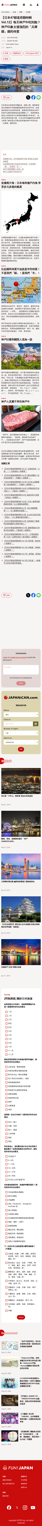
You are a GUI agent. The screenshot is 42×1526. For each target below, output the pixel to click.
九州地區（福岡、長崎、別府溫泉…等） (21, 1305)
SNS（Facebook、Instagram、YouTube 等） (20, 1205)
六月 (10, 1031)
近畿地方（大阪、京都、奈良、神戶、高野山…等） (22, 1288)
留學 (10, 1102)
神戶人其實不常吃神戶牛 (12, 171)
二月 (10, 1015)
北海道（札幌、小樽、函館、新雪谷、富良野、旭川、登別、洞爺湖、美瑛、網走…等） (22, 1256)
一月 (10, 1012)
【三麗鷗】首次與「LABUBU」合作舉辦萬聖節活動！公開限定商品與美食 (30, 1418)
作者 (2, 44)
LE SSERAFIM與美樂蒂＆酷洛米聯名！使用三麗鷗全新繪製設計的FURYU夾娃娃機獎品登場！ (30, 1382)
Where (6, 710)
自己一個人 (12, 1122)
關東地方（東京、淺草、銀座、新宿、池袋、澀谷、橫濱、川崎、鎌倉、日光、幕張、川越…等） (22, 1274)
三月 (10, 1019)
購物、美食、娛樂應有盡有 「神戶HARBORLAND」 (14, 840)
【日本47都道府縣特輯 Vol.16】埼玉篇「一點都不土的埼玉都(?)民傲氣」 (22, 561)
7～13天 (11, 1164)
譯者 (2, 47)
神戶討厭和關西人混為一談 (13, 169)
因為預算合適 (13, 1098)
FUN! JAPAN (5, 12)
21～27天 (12, 1172)
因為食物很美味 (14, 1082)
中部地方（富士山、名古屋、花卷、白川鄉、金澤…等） (22, 1282)
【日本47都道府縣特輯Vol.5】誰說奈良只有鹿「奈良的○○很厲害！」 (21, 496)
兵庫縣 (27, 12)
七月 (10, 1035)
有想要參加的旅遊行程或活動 (19, 1086)
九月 (10, 1043)
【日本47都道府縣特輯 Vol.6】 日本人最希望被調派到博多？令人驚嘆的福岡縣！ (22, 502)
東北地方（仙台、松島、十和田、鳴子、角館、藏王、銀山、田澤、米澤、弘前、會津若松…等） (22, 1265)
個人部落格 (12, 1210)
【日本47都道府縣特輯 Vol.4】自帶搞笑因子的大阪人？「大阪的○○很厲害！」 (21, 489)
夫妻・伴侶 (12, 1126)
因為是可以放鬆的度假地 (17, 1090)
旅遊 (14, 12)
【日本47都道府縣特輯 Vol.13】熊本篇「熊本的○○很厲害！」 (22, 542)
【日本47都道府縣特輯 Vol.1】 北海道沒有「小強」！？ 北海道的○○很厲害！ (22, 470)
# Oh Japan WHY (32, 53)
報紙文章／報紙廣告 (16, 1233)
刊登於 (3, 41)
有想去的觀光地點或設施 (17, 1070)
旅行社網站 (12, 1196)
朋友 (10, 1137)
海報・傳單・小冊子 (16, 1222)
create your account (18, 657)
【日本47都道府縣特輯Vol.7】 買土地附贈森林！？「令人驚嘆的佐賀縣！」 (21, 509)
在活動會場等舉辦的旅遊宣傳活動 (21, 1218)
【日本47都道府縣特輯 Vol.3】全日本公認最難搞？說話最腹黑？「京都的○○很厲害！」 (21, 483)
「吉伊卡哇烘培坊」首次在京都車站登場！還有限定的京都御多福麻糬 (30, 1344)
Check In (7, 719)
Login (5, 657)
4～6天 (11, 1160)
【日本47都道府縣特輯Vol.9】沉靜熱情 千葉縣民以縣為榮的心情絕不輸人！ (21, 522)
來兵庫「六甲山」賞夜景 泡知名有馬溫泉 (17, 796)
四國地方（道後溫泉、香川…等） (21, 1300)
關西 (20, 12)
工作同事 (11, 1133)
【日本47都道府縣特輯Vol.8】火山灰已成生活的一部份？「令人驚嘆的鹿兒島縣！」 (22, 516)
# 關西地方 (17, 53)
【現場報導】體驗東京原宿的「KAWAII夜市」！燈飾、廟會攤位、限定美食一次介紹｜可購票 (30, 1435)
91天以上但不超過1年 (16, 1179)
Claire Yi (9, 47)
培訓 (10, 1109)
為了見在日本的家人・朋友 (18, 1078)
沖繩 (10, 1310)
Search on (8, 738)
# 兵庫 (5, 53)
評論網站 (11, 1200)
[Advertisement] (11, 141)
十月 (10, 1046)
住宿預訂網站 (13, 1214)
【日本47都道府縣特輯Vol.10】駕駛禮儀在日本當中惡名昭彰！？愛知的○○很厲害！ (22, 529)
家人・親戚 (12, 1130)
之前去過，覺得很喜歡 (16, 1067)
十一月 (10, 1050)
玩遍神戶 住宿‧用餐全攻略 (11, 967)
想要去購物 (12, 1094)
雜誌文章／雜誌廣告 (16, 1229)
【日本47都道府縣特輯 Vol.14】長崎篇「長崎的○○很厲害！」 (22, 548)
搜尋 (21, 749)
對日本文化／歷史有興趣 (17, 1074)
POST (21, 683)
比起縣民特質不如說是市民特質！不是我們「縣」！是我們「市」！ (19, 165)
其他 (10, 1141)
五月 (10, 1027)
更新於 (3, 38)
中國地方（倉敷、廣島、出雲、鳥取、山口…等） (22, 1295)
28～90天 (12, 1176)
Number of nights (11, 728)
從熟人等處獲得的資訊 (16, 1241)
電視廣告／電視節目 (16, 1237)
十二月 (10, 1054)
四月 (10, 1023)
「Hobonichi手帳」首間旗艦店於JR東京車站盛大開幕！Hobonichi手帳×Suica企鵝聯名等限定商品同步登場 (30, 1363)
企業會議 (11, 1105)
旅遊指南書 (12, 1226)
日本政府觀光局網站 (16, 1192)
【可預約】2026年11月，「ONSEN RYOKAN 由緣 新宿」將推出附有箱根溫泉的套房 (30, 1400)
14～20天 (12, 1168)
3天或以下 (12, 1156)
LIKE (8, 97)
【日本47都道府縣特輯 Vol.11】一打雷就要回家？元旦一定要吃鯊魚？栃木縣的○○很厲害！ (21, 535)
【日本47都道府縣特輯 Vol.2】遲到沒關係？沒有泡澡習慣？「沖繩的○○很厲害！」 (21, 476)
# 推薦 (5, 59)
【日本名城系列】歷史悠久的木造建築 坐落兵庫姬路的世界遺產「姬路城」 (20, 925)
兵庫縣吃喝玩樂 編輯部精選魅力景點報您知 (17, 881)
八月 (10, 1039)
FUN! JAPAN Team (12, 44)
